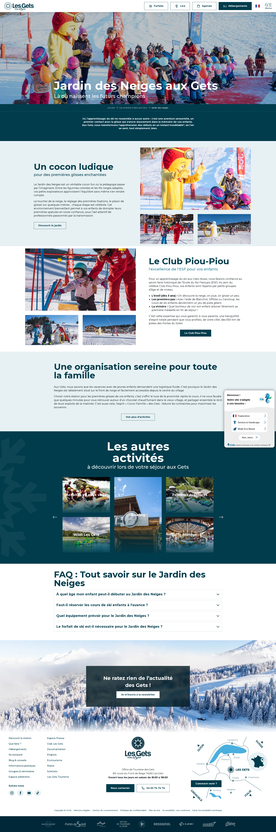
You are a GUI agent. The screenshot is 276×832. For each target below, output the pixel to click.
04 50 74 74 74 (155, 788)
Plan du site (154, 810)
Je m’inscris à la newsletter (138, 694)
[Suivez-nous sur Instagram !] (12, 793)
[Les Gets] (19, 6)
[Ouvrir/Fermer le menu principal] (270, 6)
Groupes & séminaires (21, 771)
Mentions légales (82, 810)
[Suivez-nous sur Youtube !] (29, 793)
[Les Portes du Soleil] (75, 824)
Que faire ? (15, 743)
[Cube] (186, 824)
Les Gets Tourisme (58, 776)
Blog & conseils (17, 760)
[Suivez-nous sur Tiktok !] (37, 793)
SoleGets (52, 771)
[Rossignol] (162, 824)
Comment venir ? (206, 783)
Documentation (56, 749)
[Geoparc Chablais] (101, 824)
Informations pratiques (22, 765)
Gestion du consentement (105, 810)
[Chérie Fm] (230, 824)
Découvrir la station (20, 738)
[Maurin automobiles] (209, 824)
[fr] (258, 6)
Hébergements (17, 749)
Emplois (52, 754)
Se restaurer (16, 754)
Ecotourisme (54, 760)
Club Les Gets (55, 743)
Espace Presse (55, 738)
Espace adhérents (19, 776)
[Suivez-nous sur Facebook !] (20, 793)
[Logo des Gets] (138, 748)
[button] (258, 6)
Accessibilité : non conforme (176, 810)
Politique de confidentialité (133, 810)
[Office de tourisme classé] (123, 824)
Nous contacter (120, 788)
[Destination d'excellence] (142, 824)
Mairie (50, 765)
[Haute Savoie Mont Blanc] (48, 824)
